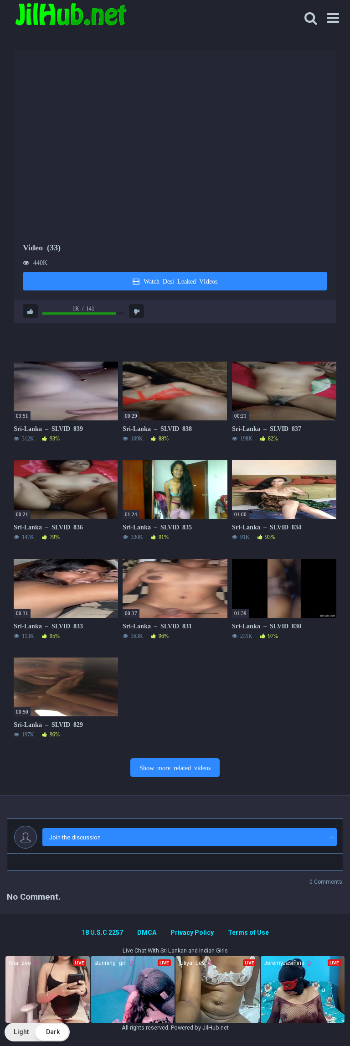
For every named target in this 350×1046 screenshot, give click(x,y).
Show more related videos (175, 767)
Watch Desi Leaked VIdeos (178, 281)
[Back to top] (319, 1018)
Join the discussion (75, 837)
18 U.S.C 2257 (102, 932)
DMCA (146, 932)
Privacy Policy (192, 932)
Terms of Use (248, 932)
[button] (37, 1032)
